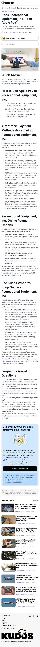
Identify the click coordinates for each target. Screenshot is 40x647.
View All (36, 500)
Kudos (12, 268)
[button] (20, 38)
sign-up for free (11, 361)
